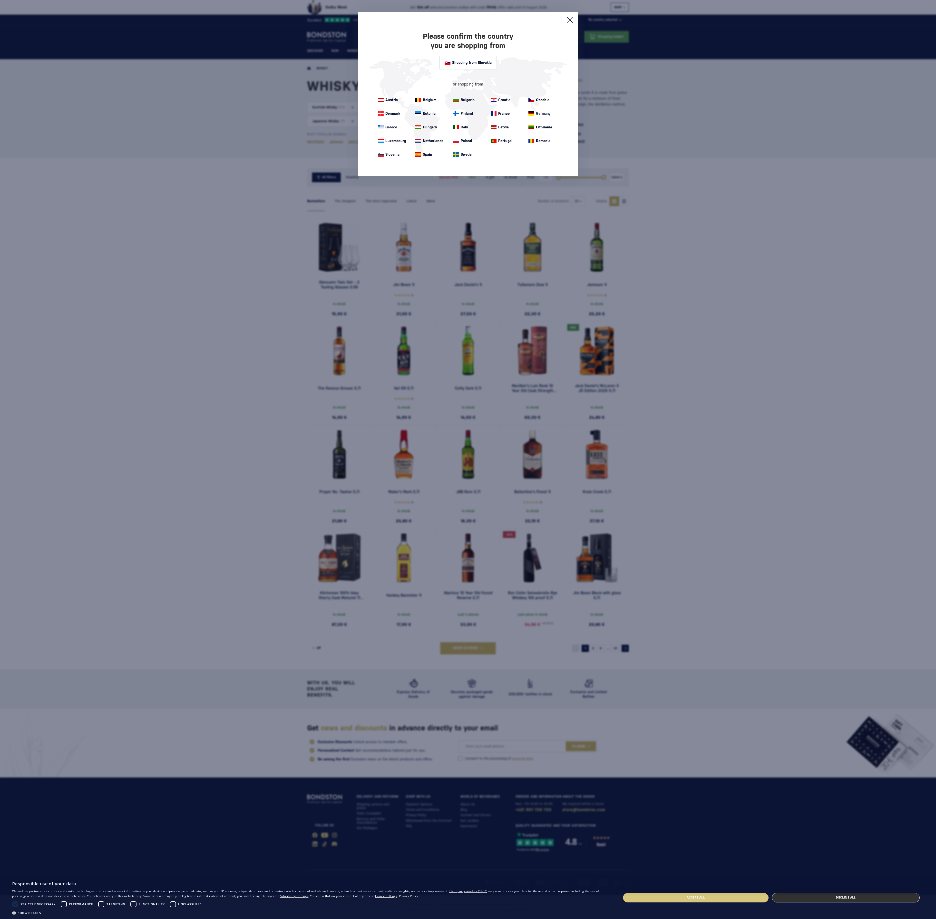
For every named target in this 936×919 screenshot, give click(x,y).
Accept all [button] (696, 897)
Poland (466, 141)
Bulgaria (468, 100)
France (504, 113)
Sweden (467, 154)
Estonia (429, 113)
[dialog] (468, 897)
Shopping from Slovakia (472, 62)
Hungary (430, 127)
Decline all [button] (846, 897)
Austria (391, 100)
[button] (307, 912)
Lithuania (544, 127)
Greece (391, 127)
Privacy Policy (408, 896)
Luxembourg (395, 141)
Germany (543, 113)
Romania (543, 141)
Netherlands (433, 141)
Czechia (542, 100)
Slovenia (392, 154)
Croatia (504, 100)
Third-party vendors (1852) (468, 891)
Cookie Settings (386, 896)
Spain (427, 154)
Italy (464, 127)
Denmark (392, 113)
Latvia (503, 127)
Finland (467, 113)
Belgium (429, 100)
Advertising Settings (294, 896)
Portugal (505, 141)
